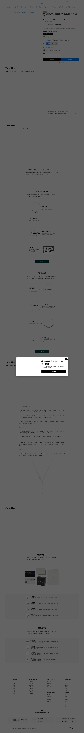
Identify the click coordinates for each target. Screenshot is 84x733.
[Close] (66, 359)
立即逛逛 (54, 371)
